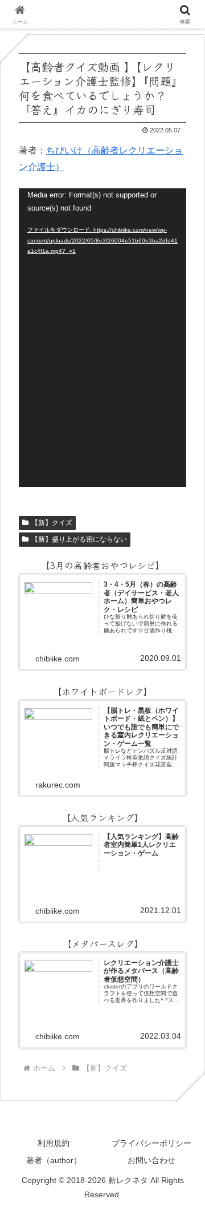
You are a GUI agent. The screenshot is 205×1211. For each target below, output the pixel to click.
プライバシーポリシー (151, 1143)
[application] (102, 337)
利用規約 (53, 1143)
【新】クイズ (51, 523)
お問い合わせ (151, 1160)
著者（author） (53, 1160)
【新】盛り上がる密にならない (79, 539)
